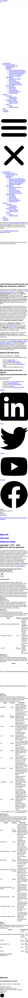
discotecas (8, 342)
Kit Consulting (6, 63)
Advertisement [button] (4, 814)
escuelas (2, 342)
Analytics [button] (2, 694)
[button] (14, 141)
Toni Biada (7, 224)
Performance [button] (3, 654)
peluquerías (20, 341)
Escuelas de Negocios (14, 91)
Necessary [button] (2, 598)
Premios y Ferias (13, 103)
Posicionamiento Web (11, 66)
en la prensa (11, 386)
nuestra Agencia (17, 384)
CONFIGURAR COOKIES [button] (6, 570)
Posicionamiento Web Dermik (16, 70)
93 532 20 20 (3, 515)
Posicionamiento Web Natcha (17, 73)
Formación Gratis (13, 101)
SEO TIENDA (9, 77)
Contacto (5, 110)
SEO (22, 367)
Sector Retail (12, 87)
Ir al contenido (3, 0)
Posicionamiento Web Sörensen (17, 71)
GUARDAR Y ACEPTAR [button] (6, 954)
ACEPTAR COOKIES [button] (5, 569)
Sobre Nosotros (13, 98)
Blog (4, 108)
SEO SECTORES (10, 86)
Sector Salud (12, 88)
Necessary (4, 599)
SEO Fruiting (12, 80)
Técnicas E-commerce (14, 83)
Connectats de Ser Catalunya (17, 222)
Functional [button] (3, 609)
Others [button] (1, 922)
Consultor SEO (13, 97)
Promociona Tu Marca (15, 76)
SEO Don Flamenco (14, 81)
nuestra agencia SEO (18, 387)
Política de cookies (7, 542)
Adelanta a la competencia (16, 74)
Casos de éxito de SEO (9, 64)
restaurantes (13, 341)
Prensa (8, 104)
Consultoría (9, 96)
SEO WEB (8, 69)
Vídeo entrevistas (13, 107)
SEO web (19, 363)
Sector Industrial (13, 90)
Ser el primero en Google (15, 84)
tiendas (25, 341)
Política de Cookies (20, 566)
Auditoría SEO (9, 67)
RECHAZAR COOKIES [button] (16, 569)
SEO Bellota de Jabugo (15, 79)
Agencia (5, 94)
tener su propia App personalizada (13, 343)
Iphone (15, 326)
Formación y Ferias (11, 100)
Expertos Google (13, 93)
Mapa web (4, 534)
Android (10, 326)
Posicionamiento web (13, 361)
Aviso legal (4, 538)
